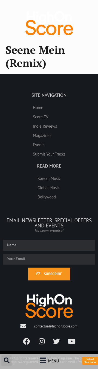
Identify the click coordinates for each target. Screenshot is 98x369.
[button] (6, 360)
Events (38, 144)
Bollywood (47, 197)
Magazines (42, 135)
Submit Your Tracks (49, 154)
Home (38, 107)
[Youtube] (71, 341)
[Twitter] (56, 341)
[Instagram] (41, 341)
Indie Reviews (45, 126)
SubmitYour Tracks (90, 361)
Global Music (49, 187)
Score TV (40, 116)
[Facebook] (26, 341)
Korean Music (49, 178)
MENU (53, 361)
